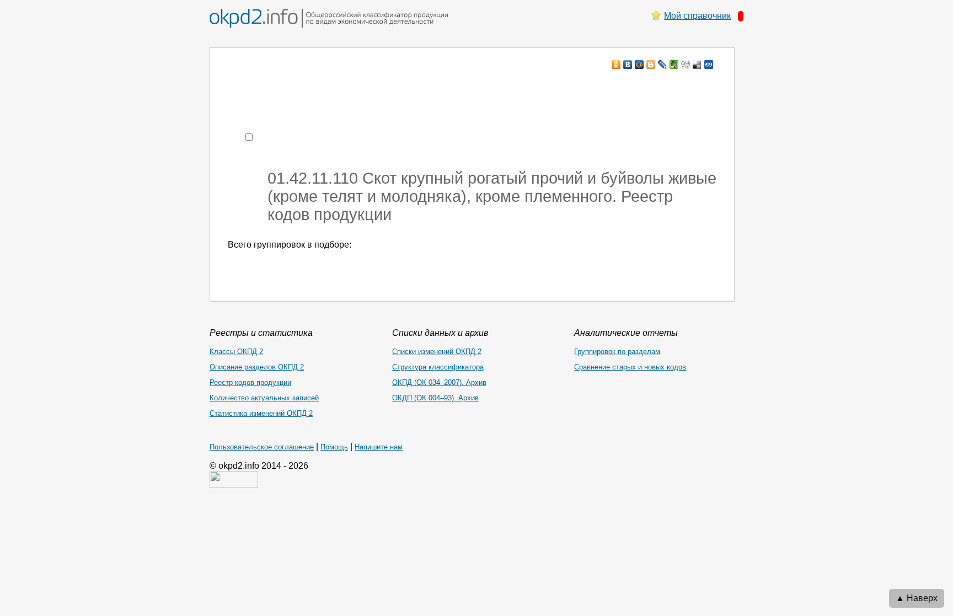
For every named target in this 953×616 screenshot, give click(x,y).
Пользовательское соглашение (262, 447)
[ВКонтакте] (628, 64)
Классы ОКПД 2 (236, 351)
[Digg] (686, 64)
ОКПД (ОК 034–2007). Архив (439, 382)
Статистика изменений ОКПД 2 (261, 413)
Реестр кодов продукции (250, 382)
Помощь (334, 447)
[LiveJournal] (662, 64)
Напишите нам (379, 447)
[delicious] (697, 64)
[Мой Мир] (639, 64)
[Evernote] (674, 64)
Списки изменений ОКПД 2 (436, 351)
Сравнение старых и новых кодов (630, 367)
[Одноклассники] (616, 64)
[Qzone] (709, 64)
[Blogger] (651, 64)
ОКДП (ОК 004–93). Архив (435, 398)
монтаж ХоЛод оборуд (337, 85)
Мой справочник (697, 15)
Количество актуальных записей (264, 398)
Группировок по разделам (617, 351)
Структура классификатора (438, 367)
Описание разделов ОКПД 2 (257, 367)
